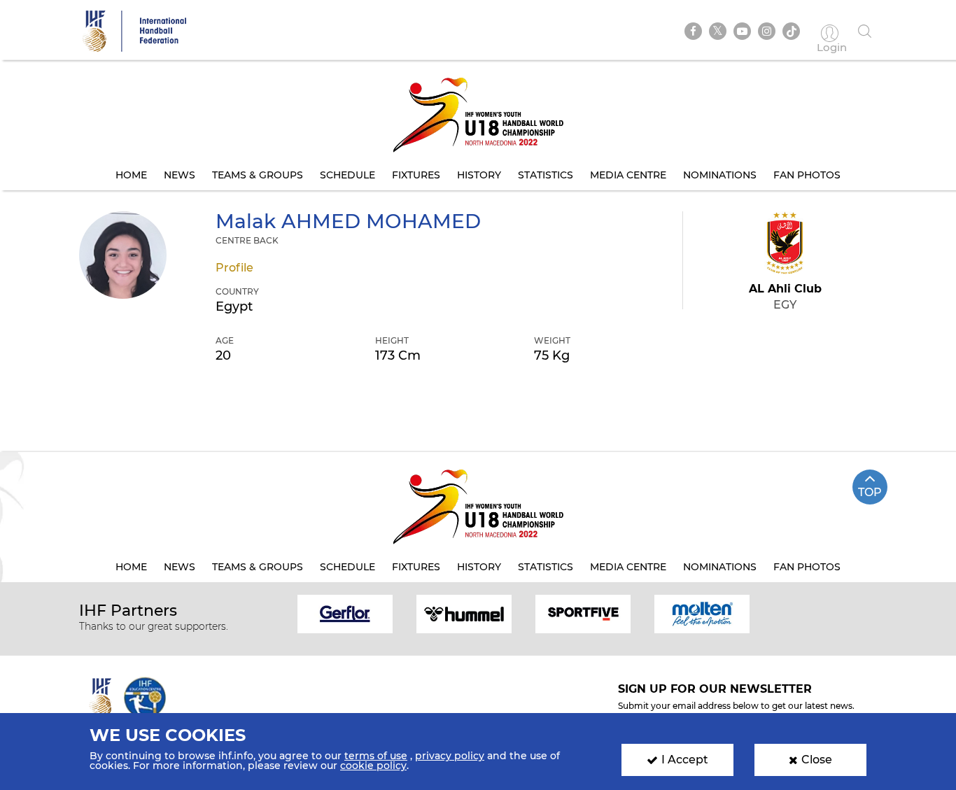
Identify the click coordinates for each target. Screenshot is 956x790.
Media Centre (628, 175)
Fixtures (416, 175)
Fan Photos (807, 175)
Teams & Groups (257, 175)
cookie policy (373, 765)
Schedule (347, 175)
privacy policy (449, 755)
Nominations (720, 175)
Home (131, 175)
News (179, 175)
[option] (345, 613)
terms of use (375, 755)
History (479, 175)
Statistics (545, 175)
